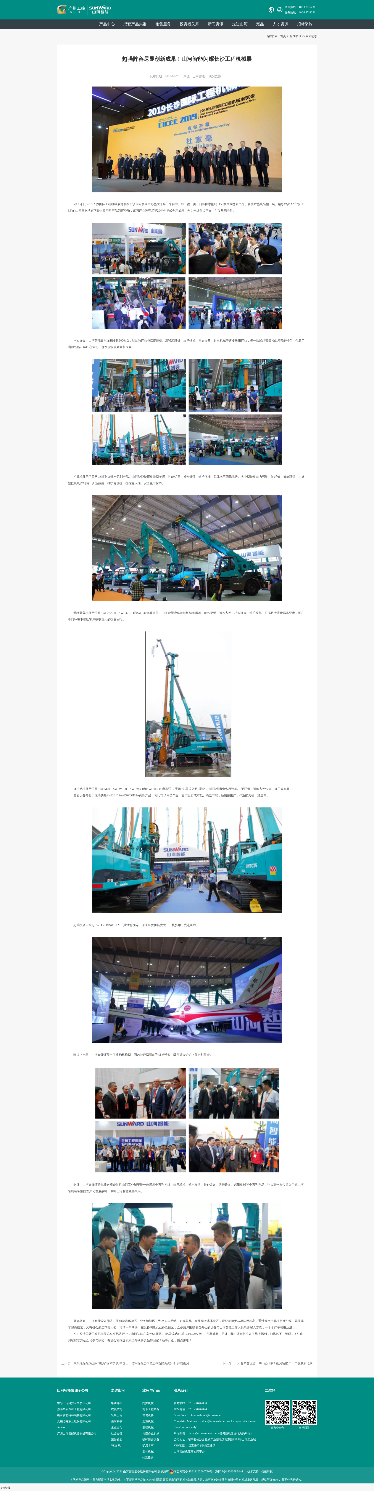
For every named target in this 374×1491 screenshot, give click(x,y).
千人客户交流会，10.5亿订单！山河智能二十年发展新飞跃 (273, 1363)
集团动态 (311, 36)
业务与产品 (151, 1390)
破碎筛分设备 (150, 1439)
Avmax (61, 1427)
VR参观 (116, 1445)
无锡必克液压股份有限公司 (74, 1421)
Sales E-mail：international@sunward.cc (198, 1415)
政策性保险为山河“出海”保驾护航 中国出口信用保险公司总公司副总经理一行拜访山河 (131, 1363)
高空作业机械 (150, 1433)
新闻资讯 (215, 24)
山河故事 (116, 1421)
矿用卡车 (148, 1445)
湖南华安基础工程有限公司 (74, 1409)
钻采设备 (148, 1457)
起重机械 (148, 1421)
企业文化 (116, 1427)
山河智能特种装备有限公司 (74, 1415)
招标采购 (305, 24)
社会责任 (116, 1433)
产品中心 (107, 24)
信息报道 (116, 1451)
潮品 (260, 24)
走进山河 (240, 24)
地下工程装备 (150, 1409)
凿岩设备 (148, 1415)
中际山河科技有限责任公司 (74, 1403)
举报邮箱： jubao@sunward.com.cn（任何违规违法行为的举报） (213, 1433)
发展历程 (116, 1415)
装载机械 (148, 1427)
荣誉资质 (116, 1439)
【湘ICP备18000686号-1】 (229, 1471)
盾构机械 (148, 1451)
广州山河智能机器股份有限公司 (77, 1433)
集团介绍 (116, 1403)
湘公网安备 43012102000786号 (193, 1471)
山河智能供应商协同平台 (189, 1451)
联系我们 (181, 1390)
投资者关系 (189, 24)
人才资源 (280, 24)
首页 (283, 36)
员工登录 (194, 1445)
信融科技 (267, 1471)
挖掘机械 (148, 1403)
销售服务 (163, 24)
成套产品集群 (135, 24)
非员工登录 (208, 1445)
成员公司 (116, 1409)
